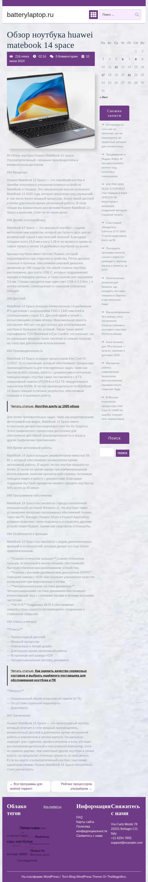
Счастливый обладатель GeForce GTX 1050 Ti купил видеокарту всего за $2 (114, 231)
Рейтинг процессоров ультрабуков (76, 786)
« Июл (104, 97)
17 (103, 75)
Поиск (114, 438)
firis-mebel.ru (52, 807)
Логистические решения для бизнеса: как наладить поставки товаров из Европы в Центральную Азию (113, 291)
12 (116, 67)
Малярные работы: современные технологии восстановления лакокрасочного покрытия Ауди (112, 376)
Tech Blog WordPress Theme (82, 876)
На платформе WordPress (41, 876)
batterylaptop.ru (30, 14)
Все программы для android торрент (26, 786)
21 (129, 75)
